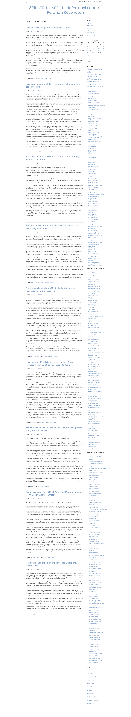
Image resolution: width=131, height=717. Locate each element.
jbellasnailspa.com (92, 400)
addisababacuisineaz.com (95, 660)
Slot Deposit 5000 (91, 676)
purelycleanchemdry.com (94, 145)
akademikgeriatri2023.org (94, 286)
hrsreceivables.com (93, 171)
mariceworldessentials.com (95, 386)
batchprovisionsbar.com (94, 421)
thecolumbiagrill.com (93, 281)
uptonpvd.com (92, 557)
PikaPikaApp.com (92, 134)
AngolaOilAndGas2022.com (95, 242)
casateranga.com (93, 561)
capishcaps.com (92, 448)
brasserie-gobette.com (94, 423)
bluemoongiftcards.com (95, 602)
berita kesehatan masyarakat (48, 151)
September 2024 (91, 36)
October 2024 (90, 34)
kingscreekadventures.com (95, 141)
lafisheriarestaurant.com (94, 387)
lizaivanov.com (92, 479)
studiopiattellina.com (93, 375)
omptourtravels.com (94, 641)
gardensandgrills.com (94, 595)
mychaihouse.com (92, 402)
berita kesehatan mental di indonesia (50, 356)
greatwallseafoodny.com (95, 493)
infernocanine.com (94, 571)
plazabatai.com (92, 318)
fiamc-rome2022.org (93, 384)
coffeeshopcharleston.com (95, 361)
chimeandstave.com (94, 491)
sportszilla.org (91, 419)
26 (87, 52)
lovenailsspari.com (92, 368)
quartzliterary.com (92, 371)
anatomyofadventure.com (95, 587)
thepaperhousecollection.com (96, 573)
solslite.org (92, 577)
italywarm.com (92, 651)
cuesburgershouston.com (95, 467)
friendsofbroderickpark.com (95, 373)
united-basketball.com (94, 522)
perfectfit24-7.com (92, 355)
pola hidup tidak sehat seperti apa (46, 282)
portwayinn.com (93, 579)
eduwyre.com (91, 207)
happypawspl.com (92, 350)
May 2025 (89, 23)
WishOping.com (92, 146)
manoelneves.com (92, 116)
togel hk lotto (90, 703)
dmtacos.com (92, 470)
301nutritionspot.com (94, 611)
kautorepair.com (92, 336)
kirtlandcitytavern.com (94, 609)
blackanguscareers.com (95, 627)
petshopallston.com (94, 504)
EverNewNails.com (92, 193)
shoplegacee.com (92, 148)
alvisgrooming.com (93, 403)
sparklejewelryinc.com (94, 532)
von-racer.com (91, 359)
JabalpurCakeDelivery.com (94, 129)
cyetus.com (91, 223)
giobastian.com (93, 550)
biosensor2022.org (93, 295)
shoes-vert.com (92, 329)
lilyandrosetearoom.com (95, 545)
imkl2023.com (91, 255)
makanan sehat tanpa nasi (46, 614)
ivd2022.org (91, 307)
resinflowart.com (93, 499)
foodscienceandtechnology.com (97, 657)
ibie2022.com (91, 239)
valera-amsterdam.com (95, 619)
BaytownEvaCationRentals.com (96, 127)
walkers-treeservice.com (95, 564)
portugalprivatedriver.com (94, 357)
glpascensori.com (93, 552)
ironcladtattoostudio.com (95, 534)
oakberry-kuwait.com (93, 370)
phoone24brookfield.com (94, 412)
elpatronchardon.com (93, 380)
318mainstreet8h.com (93, 366)
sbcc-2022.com (91, 241)
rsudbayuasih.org (93, 646)
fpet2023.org (91, 212)
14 (93, 48)
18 (103, 48)
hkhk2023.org (91, 248)
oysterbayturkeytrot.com (95, 541)
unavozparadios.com (93, 327)
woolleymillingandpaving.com (96, 555)
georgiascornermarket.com (95, 354)
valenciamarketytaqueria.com (96, 515)
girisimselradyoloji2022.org (95, 292)
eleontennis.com (92, 221)
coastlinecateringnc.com (95, 465)
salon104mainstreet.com (94, 362)
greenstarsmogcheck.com (94, 348)
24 (100, 50)
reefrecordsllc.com (93, 516)
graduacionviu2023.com (95, 527)
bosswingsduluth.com (93, 394)
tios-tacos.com (92, 523)
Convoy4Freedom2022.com (95, 244)
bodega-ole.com (93, 630)
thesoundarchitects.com (95, 582)
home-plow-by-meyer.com (95, 483)
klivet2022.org (91, 299)
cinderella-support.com (94, 175)
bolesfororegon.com (94, 628)
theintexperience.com (93, 93)
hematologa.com (93, 477)
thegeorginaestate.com (94, 405)
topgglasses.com (93, 507)
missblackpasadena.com (95, 511)
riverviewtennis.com (93, 428)
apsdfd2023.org (92, 251)
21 (93, 50)
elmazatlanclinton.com (93, 339)
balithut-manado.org (93, 233)
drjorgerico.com (92, 164)
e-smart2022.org (92, 214)
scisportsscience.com (94, 658)
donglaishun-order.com (94, 382)
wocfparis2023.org (92, 276)
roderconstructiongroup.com (95, 316)
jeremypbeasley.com (93, 182)
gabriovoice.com (93, 497)
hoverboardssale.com (93, 111)
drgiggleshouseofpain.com (95, 185)
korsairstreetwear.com (95, 502)
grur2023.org (91, 246)
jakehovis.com (91, 393)
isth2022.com (91, 272)
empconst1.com (92, 173)
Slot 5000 (89, 687)
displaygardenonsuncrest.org (95, 433)
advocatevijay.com (92, 228)
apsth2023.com (92, 258)
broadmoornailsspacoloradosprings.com (99, 509)
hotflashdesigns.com (93, 187)
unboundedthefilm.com (94, 95)
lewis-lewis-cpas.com (93, 219)
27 (90, 52)
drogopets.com (92, 439)
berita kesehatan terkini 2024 (48, 557)
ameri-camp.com (92, 169)
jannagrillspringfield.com (94, 377)
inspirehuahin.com (92, 178)
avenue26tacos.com (94, 506)
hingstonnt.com (92, 107)
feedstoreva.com (92, 437)
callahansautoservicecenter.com (96, 352)
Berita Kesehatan (91, 1)
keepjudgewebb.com (94, 586)
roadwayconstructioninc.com (95, 416)
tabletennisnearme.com (94, 442)
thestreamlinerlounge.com (96, 632)
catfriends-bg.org (92, 97)
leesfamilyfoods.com (93, 217)
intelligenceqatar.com (93, 132)
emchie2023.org (92, 290)
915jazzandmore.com (93, 389)
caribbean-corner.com (94, 600)
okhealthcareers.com (93, 91)
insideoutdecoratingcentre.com (96, 194)
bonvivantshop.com (93, 150)
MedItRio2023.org (92, 260)
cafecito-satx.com (93, 525)
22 (95, 50)
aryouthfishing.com (94, 520)
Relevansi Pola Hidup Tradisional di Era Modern (48, 27)
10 (100, 46)
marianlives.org (92, 98)
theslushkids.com (93, 548)
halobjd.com (91, 130)
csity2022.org (91, 309)
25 (103, 50)
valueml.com (91, 159)
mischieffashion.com (93, 205)
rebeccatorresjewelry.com (94, 161)
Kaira (35, 716)
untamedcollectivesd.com (95, 568)
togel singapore (91, 683)
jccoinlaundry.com (92, 334)
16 (98, 48)
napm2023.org (91, 249)
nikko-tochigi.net (93, 598)
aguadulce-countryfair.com (95, 391)
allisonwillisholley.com (94, 575)
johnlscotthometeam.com (94, 200)
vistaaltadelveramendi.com (96, 463)
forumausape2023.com (94, 253)
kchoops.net (92, 605)
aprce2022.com (92, 237)
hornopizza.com (93, 474)
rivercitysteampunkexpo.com (96, 603)
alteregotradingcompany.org (95, 235)
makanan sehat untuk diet (45, 220)
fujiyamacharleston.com (94, 378)
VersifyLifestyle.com (93, 139)
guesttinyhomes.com (94, 481)
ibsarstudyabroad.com (93, 311)
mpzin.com (90, 153)
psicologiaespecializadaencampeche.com (99, 468)
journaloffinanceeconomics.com (97, 653)
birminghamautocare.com (94, 396)
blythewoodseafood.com (94, 407)
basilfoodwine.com (94, 596)
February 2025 (90, 27)
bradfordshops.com (93, 225)
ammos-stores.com (94, 612)
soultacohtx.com (92, 446)
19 (87, 50)
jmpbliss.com (91, 162)
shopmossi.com (93, 566)
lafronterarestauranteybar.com (97, 543)
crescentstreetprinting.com (96, 472)
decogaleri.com (92, 325)
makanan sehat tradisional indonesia (48, 422)
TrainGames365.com (93, 125)
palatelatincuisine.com (94, 484)
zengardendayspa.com (95, 531)
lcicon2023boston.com (93, 262)
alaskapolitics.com (92, 113)
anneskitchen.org (93, 513)
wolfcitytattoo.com (93, 539)
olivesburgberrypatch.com (95, 547)
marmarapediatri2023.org (94, 288)
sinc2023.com (91, 277)
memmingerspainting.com (94, 180)
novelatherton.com (94, 635)
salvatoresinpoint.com (93, 196)
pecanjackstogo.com (94, 529)
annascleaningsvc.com (94, 538)
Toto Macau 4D (91, 673)
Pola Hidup (95, 3)
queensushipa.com (93, 166)
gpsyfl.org (90, 449)
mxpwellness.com (93, 570)
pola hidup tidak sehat (44, 486)
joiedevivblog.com (93, 618)
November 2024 (91, 32)
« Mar (88, 56)
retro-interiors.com (93, 209)
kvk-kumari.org (93, 655)
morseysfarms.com (93, 427)
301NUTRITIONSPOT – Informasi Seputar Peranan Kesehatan (65, 10)
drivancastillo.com (93, 589)
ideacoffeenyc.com (92, 341)
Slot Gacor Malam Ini (92, 700)
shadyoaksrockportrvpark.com (96, 332)
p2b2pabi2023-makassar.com (95, 274)
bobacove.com (91, 411)
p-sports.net (92, 500)
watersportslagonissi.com (94, 203)
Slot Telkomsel (91, 697)
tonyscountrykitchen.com (94, 398)
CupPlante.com (92, 152)
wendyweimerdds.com (93, 168)
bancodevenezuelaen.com (94, 104)
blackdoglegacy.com (94, 486)
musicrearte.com (92, 425)
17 (100, 48)
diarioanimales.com (93, 323)
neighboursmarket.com (95, 625)
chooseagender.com (93, 109)
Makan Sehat (99, 1)
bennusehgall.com (92, 313)
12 (87, 48)
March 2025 (90, 25)
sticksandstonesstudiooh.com (96, 563)
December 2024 (91, 30)
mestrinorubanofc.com (95, 634)
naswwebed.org (92, 232)
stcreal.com (91, 155)
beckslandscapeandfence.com (96, 461)
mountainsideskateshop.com (96, 607)
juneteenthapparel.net (95, 650)
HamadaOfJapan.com (93, 137)
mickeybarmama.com (93, 414)
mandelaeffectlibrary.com (94, 118)
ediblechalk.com (92, 441)
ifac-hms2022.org (92, 300)
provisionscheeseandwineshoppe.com (97, 283)
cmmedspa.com (93, 591)
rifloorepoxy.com (93, 554)
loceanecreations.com (94, 614)
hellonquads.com (92, 322)
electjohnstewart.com (94, 639)
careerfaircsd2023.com (93, 257)
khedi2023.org (91, 284)
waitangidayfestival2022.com (95, 264)
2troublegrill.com (93, 559)
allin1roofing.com (93, 584)
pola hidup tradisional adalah (45, 78)
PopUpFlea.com (92, 157)
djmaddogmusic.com (94, 580)
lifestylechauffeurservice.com (95, 191)
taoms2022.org (92, 302)
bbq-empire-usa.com (93, 435)
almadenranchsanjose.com (95, 226)
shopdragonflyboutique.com (95, 418)
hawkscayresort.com (93, 320)
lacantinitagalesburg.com (94, 345)
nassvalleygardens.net (94, 637)
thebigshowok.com (94, 490)
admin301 (40, 31)
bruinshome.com (93, 536)
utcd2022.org (91, 293)
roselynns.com (91, 120)
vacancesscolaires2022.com (95, 265)
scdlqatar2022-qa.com (93, 279)
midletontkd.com (93, 593)
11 (103, 46)
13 (90, 48)
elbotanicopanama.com (94, 330)
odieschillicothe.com (93, 343)
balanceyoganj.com (93, 121)
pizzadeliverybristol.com (94, 346)
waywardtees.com (92, 100)
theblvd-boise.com (92, 210)
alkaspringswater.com (93, 364)
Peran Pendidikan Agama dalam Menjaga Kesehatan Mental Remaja (95, 71)
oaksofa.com (91, 444)
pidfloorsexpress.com (93, 102)
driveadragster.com (94, 475)
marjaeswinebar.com (93, 338)
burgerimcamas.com (94, 662)
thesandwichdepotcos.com (94, 184)
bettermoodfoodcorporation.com (96, 105)
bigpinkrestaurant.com (94, 177)
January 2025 (90, 28)
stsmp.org (90, 114)
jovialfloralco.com (92, 198)
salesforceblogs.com (93, 123)
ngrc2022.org (91, 216)
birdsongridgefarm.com (95, 616)
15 (95, 48)
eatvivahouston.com (94, 488)
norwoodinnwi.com (94, 623)
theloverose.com (93, 495)
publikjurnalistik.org (94, 648)
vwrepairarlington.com (95, 456)
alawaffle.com (92, 518)
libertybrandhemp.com (95, 621)
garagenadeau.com (93, 189)
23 (98, 50)
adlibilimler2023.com (93, 230)
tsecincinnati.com (92, 314)
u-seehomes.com (92, 201)
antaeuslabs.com (92, 143)
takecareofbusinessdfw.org (95, 136)
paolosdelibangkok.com (94, 409)
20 (90, 50)
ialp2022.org (91, 297)
